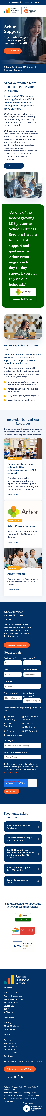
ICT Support (9, 1012)
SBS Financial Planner (13, 993)
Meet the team (10, 1043)
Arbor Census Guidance (21, 526)
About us (8, 1040)
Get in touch (13, 50)
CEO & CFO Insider (12, 1026)
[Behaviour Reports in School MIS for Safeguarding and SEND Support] (23, 449)
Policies (7, 1087)
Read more (12, 494)
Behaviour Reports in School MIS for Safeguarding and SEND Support (21, 468)
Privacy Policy (10, 772)
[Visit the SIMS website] (23, 946)
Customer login (13, 2)
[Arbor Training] (23, 559)
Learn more (13, 589)
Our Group (8, 1056)
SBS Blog (7, 1023)
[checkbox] (13, 718)
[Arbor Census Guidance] (23, 512)
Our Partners (9, 1049)
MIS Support (9, 1006)
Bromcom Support (13, 70)
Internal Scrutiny (11, 1002)
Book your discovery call (16, 645)
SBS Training (9, 1009)
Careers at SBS (10, 1053)
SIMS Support (28, 67)
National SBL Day (11, 1046)
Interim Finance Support (14, 999)
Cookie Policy (31, 1087)
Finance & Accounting (13, 996)
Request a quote (31, 2)
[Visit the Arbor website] (23, 917)
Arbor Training (16, 574)
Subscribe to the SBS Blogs (20, 1069)
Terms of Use (9, 1090)
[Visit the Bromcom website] (23, 930)
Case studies (9, 1029)
